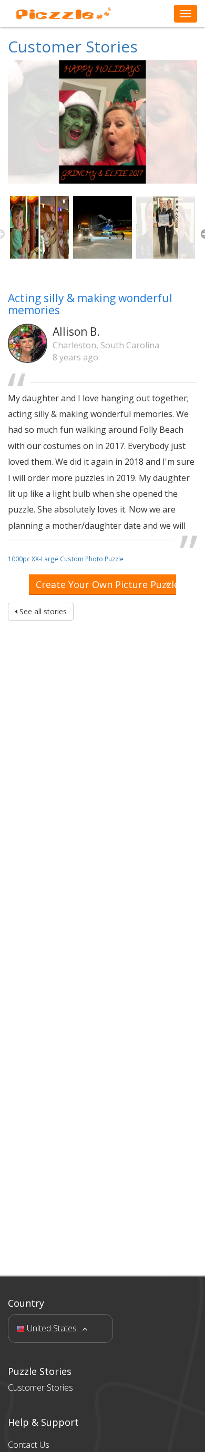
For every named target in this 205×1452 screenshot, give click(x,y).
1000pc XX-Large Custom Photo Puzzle (66, 558)
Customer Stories (73, 46)
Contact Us (28, 1444)
